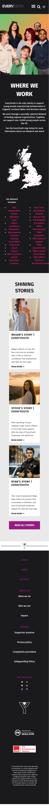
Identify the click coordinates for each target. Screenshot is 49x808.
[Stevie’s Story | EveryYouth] (24, 388)
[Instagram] (27, 682)
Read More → (17, 367)
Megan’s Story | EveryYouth (22, 336)
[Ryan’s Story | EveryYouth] (24, 461)
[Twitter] (22, 682)
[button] (33, 6)
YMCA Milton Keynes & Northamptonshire (40, 260)
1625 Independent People (14, 210)
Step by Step (39, 217)
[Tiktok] (22, 689)
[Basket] (44, 6)
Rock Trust (39, 207)
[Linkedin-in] (27, 685)
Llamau (14, 251)
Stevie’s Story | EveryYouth (22, 410)
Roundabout (39, 210)
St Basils (39, 214)
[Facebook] (22, 685)
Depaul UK (14, 245)
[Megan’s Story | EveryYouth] (24, 315)
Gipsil (14, 248)
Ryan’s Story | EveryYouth (21, 483)
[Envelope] (27, 689)
